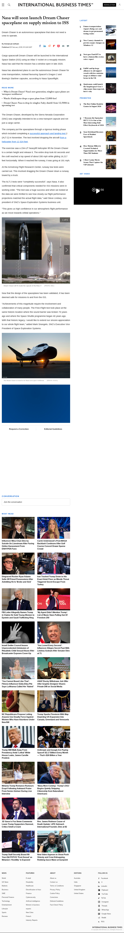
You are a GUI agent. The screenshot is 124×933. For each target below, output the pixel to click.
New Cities (29, 912)
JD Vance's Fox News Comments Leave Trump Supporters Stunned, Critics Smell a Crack (18, 824)
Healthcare (29, 886)
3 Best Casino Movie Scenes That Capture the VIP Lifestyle (93, 162)
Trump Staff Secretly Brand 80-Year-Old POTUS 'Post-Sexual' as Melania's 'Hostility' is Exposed (17, 857)
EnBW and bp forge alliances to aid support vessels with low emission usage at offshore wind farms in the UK (93, 73)
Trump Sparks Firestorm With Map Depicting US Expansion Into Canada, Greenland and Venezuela (53, 717)
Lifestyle (5, 909)
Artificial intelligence (33, 901)
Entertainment (7, 905)
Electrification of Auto (33, 890)
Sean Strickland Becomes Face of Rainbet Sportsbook (93, 134)
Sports (4, 912)
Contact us (54, 882)
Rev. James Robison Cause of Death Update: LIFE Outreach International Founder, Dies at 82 (52, 824)
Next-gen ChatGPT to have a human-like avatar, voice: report (93, 56)
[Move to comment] (68, 46)
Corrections (54, 897)
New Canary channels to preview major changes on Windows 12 (93, 42)
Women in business (33, 905)
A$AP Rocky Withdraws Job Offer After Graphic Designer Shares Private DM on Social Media (52, 684)
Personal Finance (8, 897)
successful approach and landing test (48, 133)
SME (3, 893)
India (75, 882)
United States (79, 893)
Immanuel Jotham (11, 44)
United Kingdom (79, 890)
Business (5, 890)
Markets (5, 886)
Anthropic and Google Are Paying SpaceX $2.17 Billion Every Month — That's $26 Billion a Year (52, 752)
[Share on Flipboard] (54, 46)
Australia (77, 878)
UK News (5, 882)
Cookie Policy (55, 893)
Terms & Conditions (57, 886)
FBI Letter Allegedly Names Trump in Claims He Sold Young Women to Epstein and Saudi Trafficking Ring (18, 615)
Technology (6, 901)
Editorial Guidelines (53, 429)
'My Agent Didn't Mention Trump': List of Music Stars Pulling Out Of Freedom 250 (52, 615)
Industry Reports (32, 920)
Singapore (77, 886)
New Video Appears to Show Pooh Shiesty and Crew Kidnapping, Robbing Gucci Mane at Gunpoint (53, 857)
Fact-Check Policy (56, 905)
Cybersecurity (31, 897)
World (4, 878)
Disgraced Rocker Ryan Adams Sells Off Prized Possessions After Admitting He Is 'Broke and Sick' (17, 579)
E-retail (28, 878)
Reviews (5, 916)
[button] (67, 250)
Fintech (28, 916)
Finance (28, 893)
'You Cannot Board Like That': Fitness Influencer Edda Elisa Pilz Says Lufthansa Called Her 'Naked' (18, 684)
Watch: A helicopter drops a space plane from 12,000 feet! (30, 99)
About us (53, 878)
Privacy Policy (55, 890)
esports (28, 909)
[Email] (63, 46)
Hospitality (29, 882)
